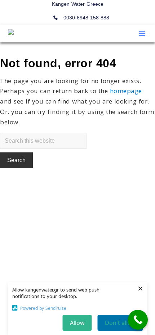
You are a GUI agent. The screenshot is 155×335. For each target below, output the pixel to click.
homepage (126, 91)
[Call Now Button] (138, 320)
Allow (77, 323)
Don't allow (120, 323)
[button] (142, 33)
